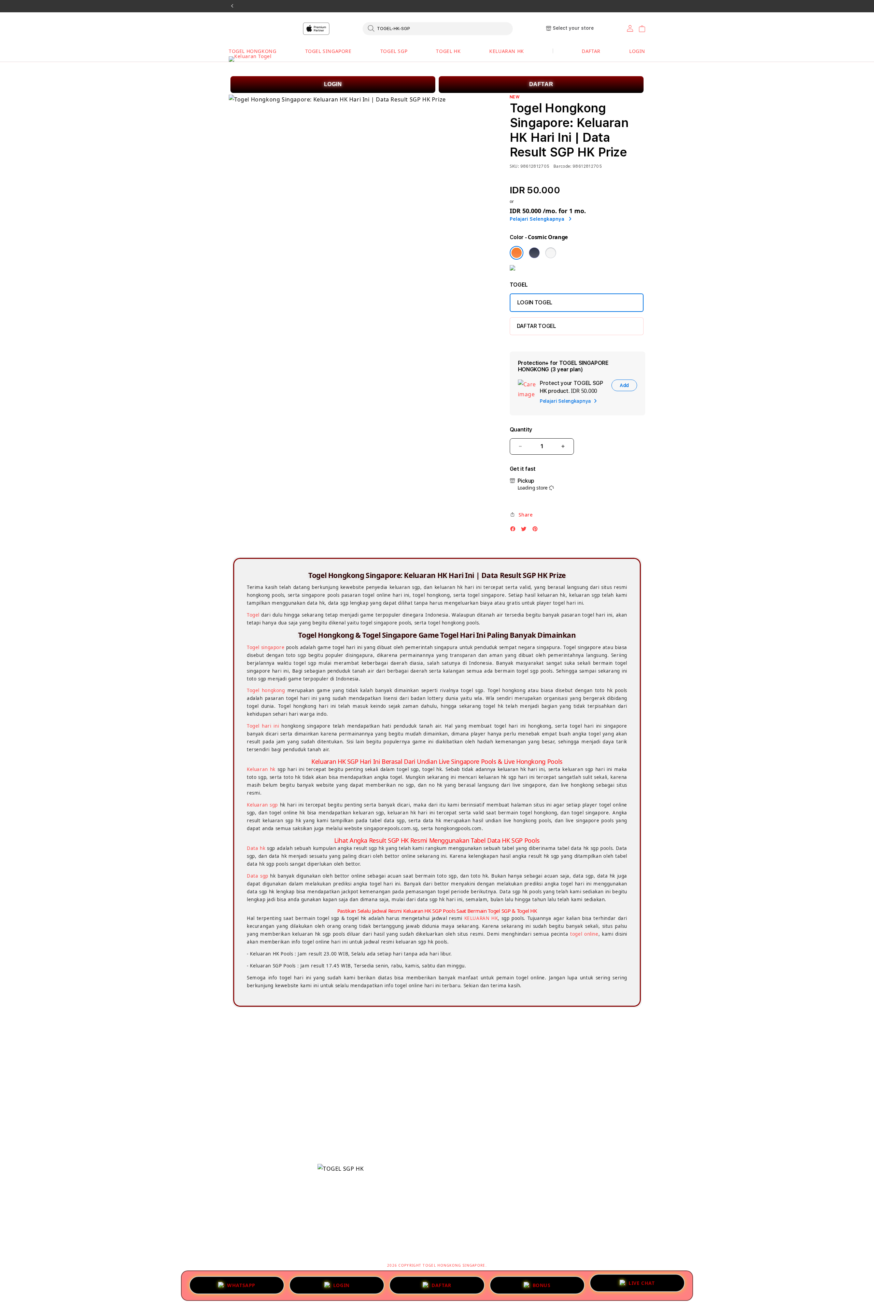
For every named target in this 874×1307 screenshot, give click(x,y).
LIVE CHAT (641, 1284)
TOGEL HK (448, 51)
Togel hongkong (266, 690)
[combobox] (438, 28)
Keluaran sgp (262, 805)
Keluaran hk (261, 769)
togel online (584, 934)
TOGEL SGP (393, 51)
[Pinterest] (536, 531)
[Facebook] (514, 531)
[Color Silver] (550, 252)
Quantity (521, 429)
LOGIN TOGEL (534, 302)
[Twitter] (525, 531)
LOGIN (333, 84)
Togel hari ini (263, 726)
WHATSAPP (241, 1283)
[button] (252, 51)
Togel (253, 615)
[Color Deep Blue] (534, 252)
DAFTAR (541, 84)
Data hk (256, 848)
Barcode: (562, 166)
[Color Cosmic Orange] (516, 253)
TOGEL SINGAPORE (328, 51)
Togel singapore (265, 647)
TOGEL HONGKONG (252, 51)
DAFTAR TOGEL (536, 326)
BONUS (542, 1283)
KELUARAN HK (506, 51)
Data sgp (257, 876)
